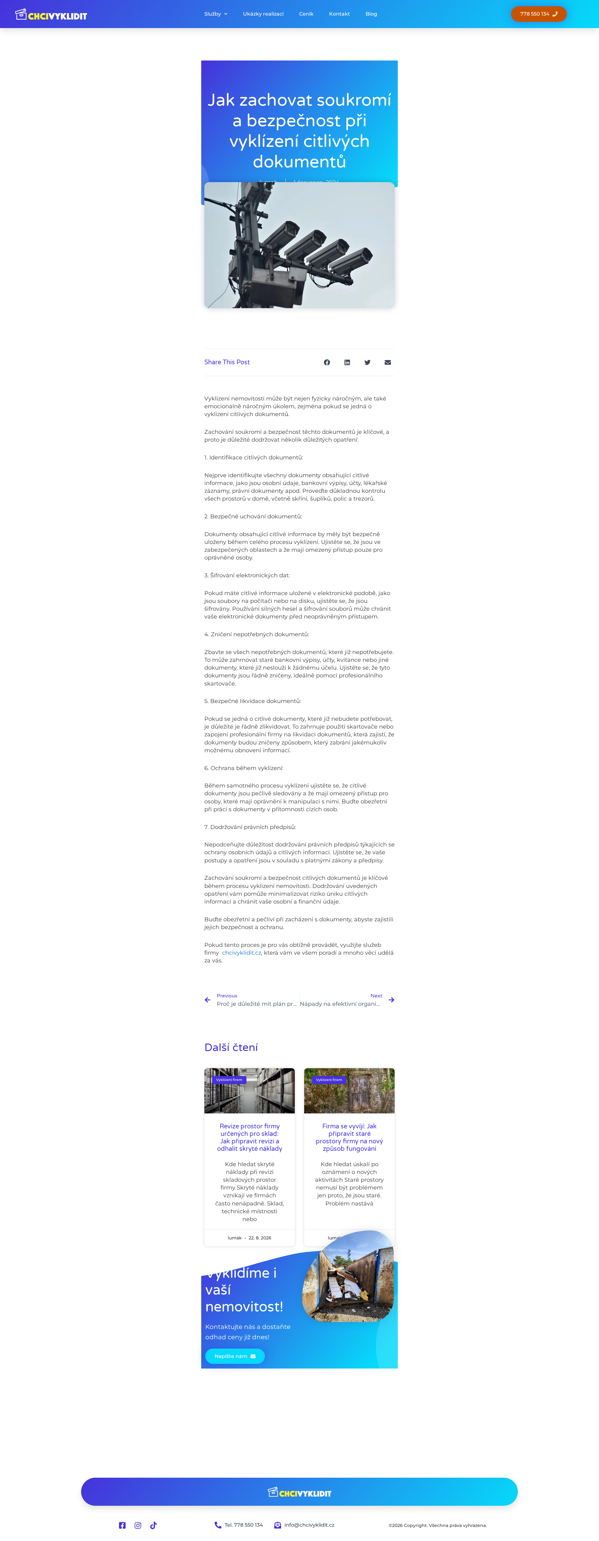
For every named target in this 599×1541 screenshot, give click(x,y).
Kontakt (339, 14)
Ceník (306, 14)
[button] (327, 362)
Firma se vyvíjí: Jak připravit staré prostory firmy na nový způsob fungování (349, 1138)
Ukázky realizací (263, 14)
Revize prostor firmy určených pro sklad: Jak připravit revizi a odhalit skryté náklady (249, 1138)
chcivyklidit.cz (241, 952)
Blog (371, 14)
